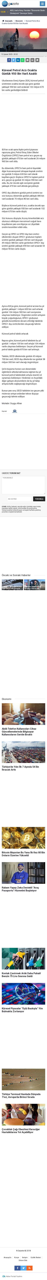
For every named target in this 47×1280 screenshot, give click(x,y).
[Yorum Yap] (37, 60)
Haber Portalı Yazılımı (14, 1276)
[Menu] (42, 4)
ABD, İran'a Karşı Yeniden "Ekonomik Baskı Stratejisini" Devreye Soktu (27, 11)
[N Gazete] (10, 3)
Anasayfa (7, 1258)
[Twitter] (14, 60)
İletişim (25, 1258)
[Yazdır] (32, 60)
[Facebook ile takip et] (17, 1268)
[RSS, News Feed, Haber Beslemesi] (30, 1268)
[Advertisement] (23, 121)
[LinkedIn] (18, 60)
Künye (16, 1258)
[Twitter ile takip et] (23, 1268)
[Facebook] (9, 60)
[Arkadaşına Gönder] (27, 60)
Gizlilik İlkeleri (36, 1258)
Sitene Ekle (23, 1260)
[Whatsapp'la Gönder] (22, 60)
